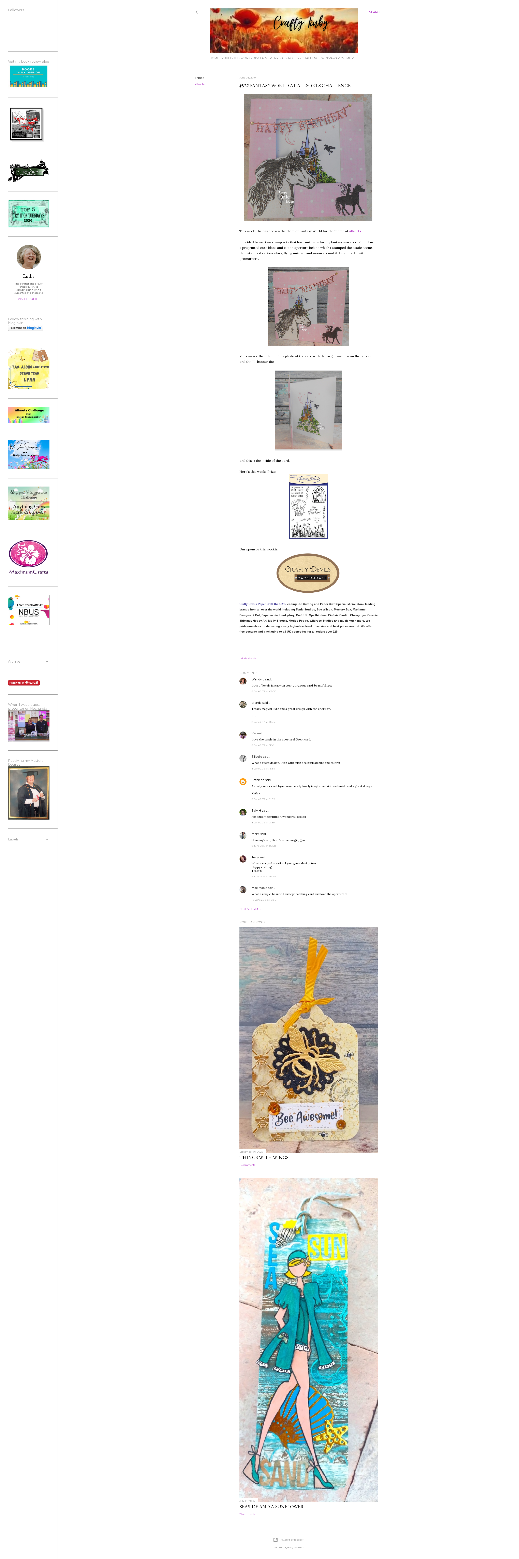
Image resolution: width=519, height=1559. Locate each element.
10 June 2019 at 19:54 (264, 899)
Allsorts (355, 231)
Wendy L (258, 679)
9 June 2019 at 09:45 (264, 876)
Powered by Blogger (291, 1539)
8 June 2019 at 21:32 (263, 799)
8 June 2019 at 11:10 (263, 745)
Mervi (256, 834)
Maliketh (299, 1547)
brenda (257, 703)
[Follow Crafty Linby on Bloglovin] (25, 330)
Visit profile (29, 299)
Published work (235, 58)
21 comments (247, 1514)
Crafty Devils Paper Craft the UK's (262, 604)
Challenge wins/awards (323, 58)
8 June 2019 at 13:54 (263, 768)
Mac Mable (259, 888)
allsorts (200, 84)
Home (214, 58)
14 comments (247, 1164)
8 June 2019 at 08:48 (264, 721)
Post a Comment (251, 908)
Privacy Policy (286, 58)
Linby (28, 276)
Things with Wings (263, 1157)
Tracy (255, 857)
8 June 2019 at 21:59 (263, 822)
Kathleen (258, 780)
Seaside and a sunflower (271, 1506)
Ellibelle (257, 757)
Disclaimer (262, 58)
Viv (254, 733)
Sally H (256, 810)
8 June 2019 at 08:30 (264, 691)
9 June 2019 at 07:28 (264, 845)
